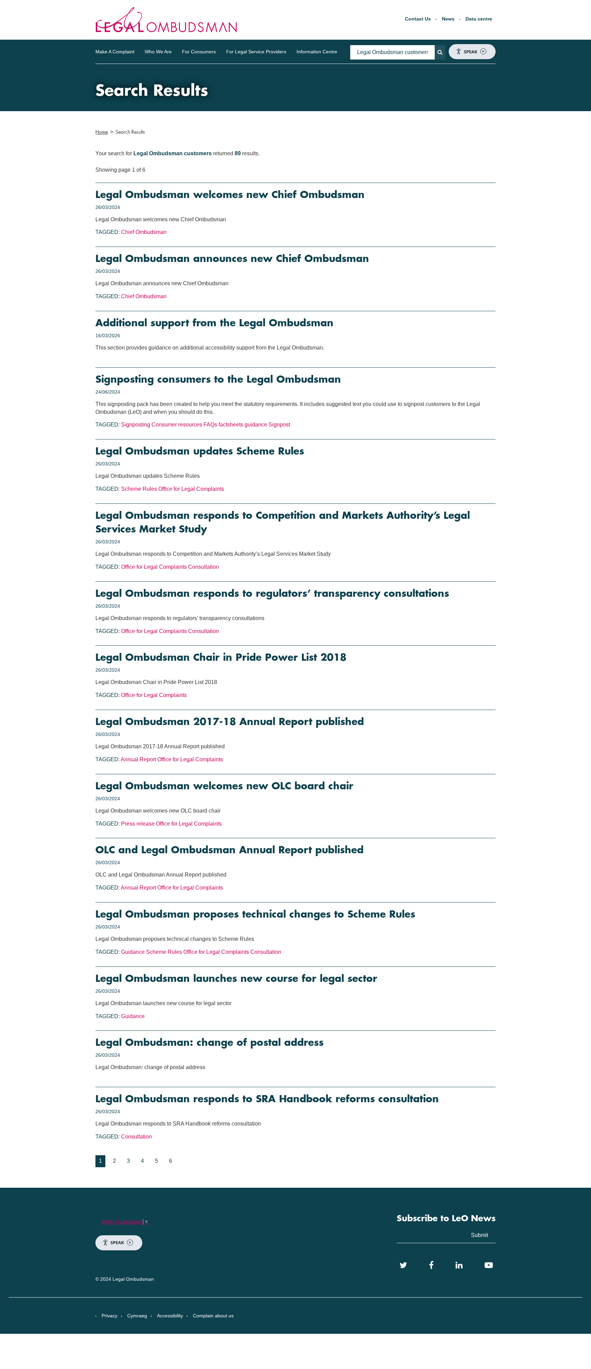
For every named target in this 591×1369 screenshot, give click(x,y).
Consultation (203, 567)
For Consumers (199, 51)
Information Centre (317, 51)
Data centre (478, 19)
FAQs (210, 424)
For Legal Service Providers (256, 51)
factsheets (231, 424)
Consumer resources (177, 424)
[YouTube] (489, 1265)
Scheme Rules (139, 489)
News (448, 19)
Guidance (133, 952)
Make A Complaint (114, 51)
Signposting (135, 424)
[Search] (440, 52)
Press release (138, 824)
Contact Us (418, 19)
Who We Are (158, 51)
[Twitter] (403, 1265)
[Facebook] (431, 1265)
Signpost (279, 424)
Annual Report (138, 759)
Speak (470, 52)
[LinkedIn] (459, 1265)
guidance (256, 424)
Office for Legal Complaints (191, 489)
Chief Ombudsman (144, 232)
